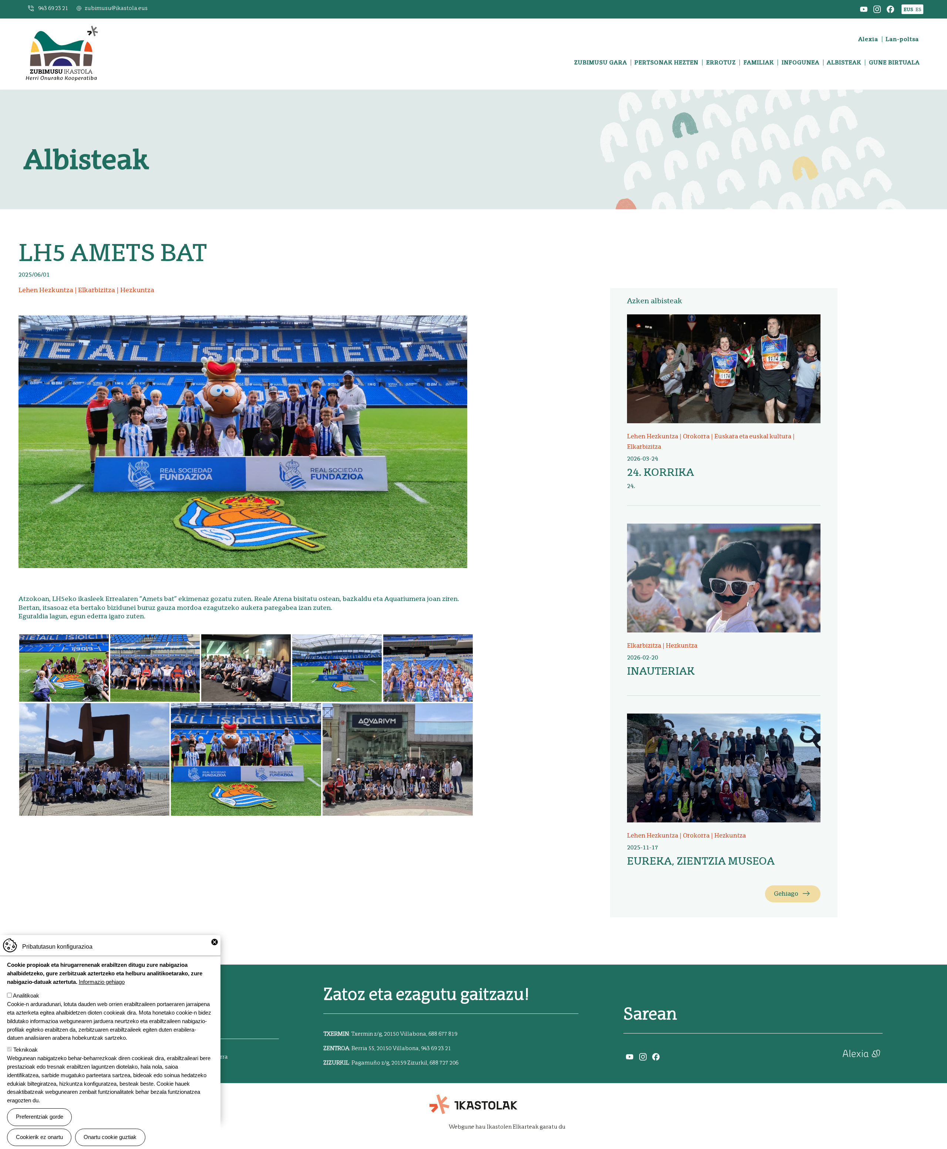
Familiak (759, 63)
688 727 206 (443, 1063)
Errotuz (721, 63)
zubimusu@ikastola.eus (116, 8)
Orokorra (696, 436)
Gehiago (786, 893)
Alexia (868, 39)
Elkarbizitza (96, 290)
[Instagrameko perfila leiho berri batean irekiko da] (877, 8)
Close (214, 942)
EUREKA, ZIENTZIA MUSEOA (701, 861)
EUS (908, 9)
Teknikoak (25, 1049)
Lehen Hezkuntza (45, 290)
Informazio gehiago (102, 981)
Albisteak (844, 63)
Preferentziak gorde (39, 1116)
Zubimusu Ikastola (61, 27)
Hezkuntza (137, 290)
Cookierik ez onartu (39, 1137)
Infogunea (800, 63)
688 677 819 (442, 1034)
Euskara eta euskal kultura (752, 436)
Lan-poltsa (902, 39)
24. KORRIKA (660, 472)
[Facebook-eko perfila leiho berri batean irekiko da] (890, 8)
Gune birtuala (894, 63)
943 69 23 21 (53, 8)
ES (918, 9)
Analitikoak (26, 995)
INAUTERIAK (661, 671)
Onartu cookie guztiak (110, 1137)
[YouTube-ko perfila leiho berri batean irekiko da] (863, 8)
